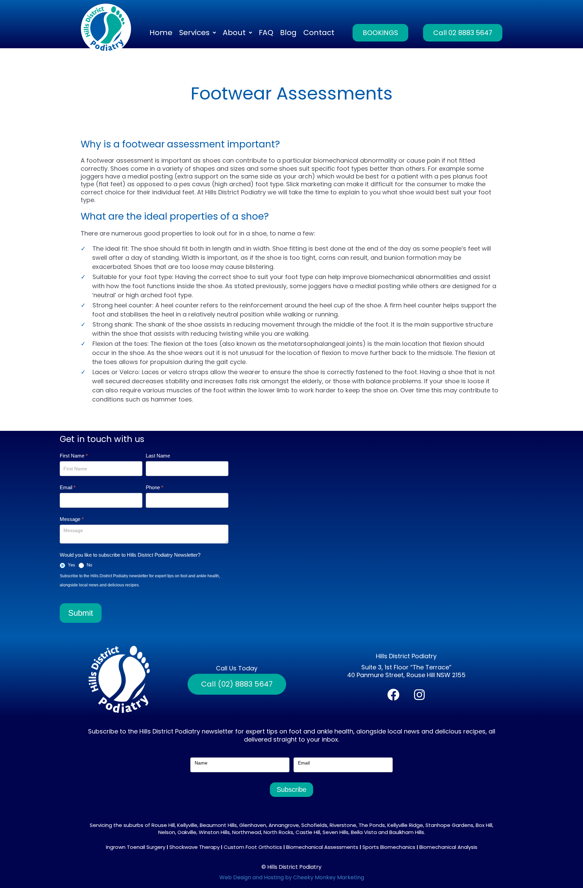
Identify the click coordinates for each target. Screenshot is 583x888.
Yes (70, 564)
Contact (318, 32)
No (88, 564)
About (234, 32)
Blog (288, 32)
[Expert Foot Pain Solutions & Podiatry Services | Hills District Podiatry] (106, 28)
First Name (74, 456)
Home (160, 32)
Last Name (158, 456)
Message (72, 519)
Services (194, 32)
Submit (80, 612)
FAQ (266, 32)
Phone (154, 487)
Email (68, 487)
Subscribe (291, 789)
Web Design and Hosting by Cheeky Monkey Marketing (291, 877)
